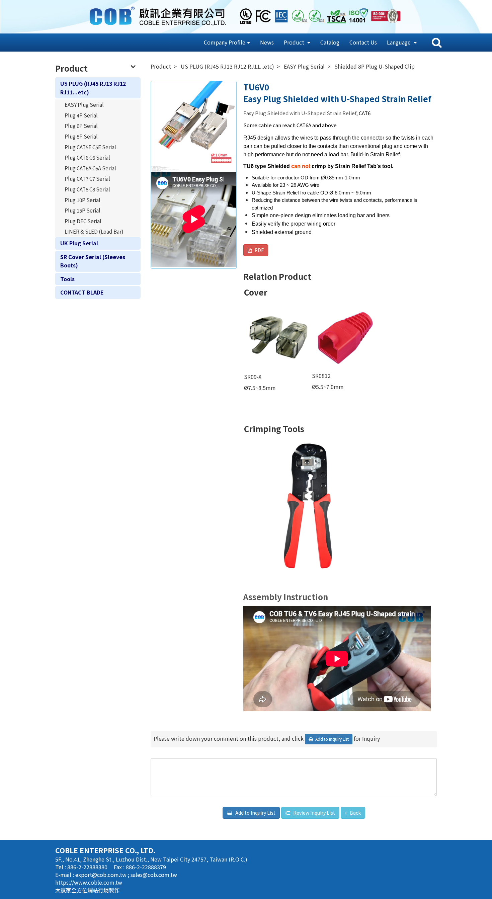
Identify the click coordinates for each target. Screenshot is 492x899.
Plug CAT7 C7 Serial (87, 178)
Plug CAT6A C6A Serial (90, 168)
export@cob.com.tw (101, 875)
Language (399, 42)
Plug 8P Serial (81, 136)
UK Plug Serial (79, 243)
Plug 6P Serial (81, 125)
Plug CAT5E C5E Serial (90, 147)
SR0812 (321, 376)
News (267, 42)
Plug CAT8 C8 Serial (87, 189)
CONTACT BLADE (82, 292)
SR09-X (253, 377)
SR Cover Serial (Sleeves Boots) (92, 261)
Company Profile (224, 42)
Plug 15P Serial (82, 210)
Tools (67, 279)
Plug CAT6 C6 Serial (87, 157)
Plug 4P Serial (81, 115)
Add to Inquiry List (254, 812)
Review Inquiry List (313, 812)
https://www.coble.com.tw (88, 882)
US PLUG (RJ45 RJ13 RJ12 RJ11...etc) (93, 87)
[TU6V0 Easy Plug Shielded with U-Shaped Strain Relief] (193, 124)
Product (295, 42)
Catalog (329, 42)
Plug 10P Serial (82, 199)
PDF (259, 250)
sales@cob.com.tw (154, 875)
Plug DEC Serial (83, 221)
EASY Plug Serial (84, 104)
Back (355, 812)
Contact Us (363, 42)
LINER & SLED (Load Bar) (94, 231)
